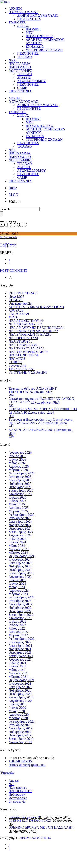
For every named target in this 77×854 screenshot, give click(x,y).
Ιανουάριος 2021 (20, 683)
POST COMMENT (13, 270)
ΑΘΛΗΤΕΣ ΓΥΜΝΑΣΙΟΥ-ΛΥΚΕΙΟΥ (36, 307)
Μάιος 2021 (17, 670)
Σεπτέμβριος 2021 (21, 656)
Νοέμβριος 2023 (20, 566)
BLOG (13, 194)
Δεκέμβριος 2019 (20, 728)
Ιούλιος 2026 (17, 456)
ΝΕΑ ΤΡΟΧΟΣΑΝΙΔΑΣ (27, 348)
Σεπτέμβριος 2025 (21, 490)
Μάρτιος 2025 (18, 511)
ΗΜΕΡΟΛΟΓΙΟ (20, 67)
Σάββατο (8, 245)
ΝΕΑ (12, 60)
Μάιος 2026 (17, 463)
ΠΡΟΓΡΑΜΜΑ (19, 63)
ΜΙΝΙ (29, 32)
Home (13, 188)
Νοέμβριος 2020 (20, 690)
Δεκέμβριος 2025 (20, 480)
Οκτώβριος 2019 (20, 735)
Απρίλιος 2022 (19, 632)
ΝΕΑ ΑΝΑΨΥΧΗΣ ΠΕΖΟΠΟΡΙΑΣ (36, 327)
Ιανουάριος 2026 (20, 476)
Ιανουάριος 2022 (20, 642)
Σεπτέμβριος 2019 (21, 738)
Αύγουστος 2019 (20, 742)
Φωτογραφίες (18, 798)
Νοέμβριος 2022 (20, 607)
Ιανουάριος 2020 (20, 725)
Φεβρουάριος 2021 (21, 680)
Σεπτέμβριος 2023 (21, 573)
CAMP (22, 88)
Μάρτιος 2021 (18, 676)
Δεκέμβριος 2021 (20, 645)
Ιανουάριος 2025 (20, 518)
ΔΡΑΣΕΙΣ (24, 77)
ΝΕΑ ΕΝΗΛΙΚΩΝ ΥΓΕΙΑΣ (30, 334)
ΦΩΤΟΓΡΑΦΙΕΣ (20, 70)
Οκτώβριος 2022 (20, 611)
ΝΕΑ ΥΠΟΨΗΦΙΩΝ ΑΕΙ (28, 352)
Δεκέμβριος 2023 (20, 563)
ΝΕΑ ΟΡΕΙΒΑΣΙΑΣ (23, 338)
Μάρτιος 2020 (18, 718)
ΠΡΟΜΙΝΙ (33, 29)
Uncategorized (20, 303)
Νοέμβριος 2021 (20, 649)
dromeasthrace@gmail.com (27, 765)
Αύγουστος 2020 (20, 701)
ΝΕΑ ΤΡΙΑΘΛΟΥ (23, 345)
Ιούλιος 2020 (17, 704)
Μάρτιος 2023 (18, 594)
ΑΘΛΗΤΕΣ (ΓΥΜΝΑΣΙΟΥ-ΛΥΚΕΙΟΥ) (45, 41)
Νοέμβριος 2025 (20, 483)
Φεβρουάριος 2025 (21, 514)
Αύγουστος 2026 (20, 452)
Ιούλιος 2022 (17, 621)
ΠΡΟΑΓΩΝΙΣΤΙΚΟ (39, 36)
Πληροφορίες (18, 787)
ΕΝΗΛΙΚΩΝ (35, 46)
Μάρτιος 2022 (18, 635)
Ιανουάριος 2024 (20, 559)
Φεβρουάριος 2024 (21, 556)
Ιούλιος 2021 (17, 663)
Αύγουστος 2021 (20, 659)
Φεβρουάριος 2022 (21, 638)
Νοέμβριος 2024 (20, 525)
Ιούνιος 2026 (17, 459)
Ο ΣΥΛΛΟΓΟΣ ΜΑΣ (23, 12)
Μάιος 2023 (17, 587)
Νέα (11, 784)
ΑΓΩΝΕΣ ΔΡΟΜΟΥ (31, 81)
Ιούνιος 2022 (17, 625)
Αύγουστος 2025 (20, 494)
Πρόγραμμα (17, 794)
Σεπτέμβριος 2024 (21, 532)
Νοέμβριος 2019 (20, 732)
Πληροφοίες (7, 773)
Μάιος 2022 (17, 628)
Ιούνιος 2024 (17, 542)
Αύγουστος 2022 (20, 618)
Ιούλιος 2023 (17, 580)
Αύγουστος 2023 (20, 576)
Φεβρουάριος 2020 (21, 721)
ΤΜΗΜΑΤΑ (17, 22)
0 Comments (8, 237)
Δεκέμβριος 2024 (20, 521)
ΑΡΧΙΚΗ (15, 8)
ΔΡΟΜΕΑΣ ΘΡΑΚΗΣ (35, 838)
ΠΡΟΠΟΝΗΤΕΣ (29, 19)
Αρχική (14, 780)
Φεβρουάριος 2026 (21, 473)
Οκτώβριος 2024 (20, 528)
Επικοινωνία (17, 801)
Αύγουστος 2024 (20, 535)
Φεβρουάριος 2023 (21, 597)
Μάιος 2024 (17, 545)
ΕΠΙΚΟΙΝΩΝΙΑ (20, 91)
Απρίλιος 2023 (19, 590)
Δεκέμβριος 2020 (20, 687)
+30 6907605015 (20, 761)
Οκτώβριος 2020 (20, 694)
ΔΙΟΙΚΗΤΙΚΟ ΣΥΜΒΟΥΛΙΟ (37, 15)
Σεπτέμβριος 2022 (21, 614)
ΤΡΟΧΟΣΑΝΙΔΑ (22, 369)
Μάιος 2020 (17, 711)
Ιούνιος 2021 (17, 666)
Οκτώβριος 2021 (20, 652)
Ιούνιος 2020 (17, 707)
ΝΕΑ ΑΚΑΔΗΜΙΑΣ (25, 324)
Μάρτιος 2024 (18, 552)
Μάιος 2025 (17, 504)
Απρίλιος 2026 (19, 466)
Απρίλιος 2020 (19, 714)
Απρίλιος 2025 (19, 508)
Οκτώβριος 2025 (20, 487)
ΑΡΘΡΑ (16, 310)
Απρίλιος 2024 (19, 549)
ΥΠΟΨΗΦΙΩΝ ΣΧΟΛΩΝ (44, 50)
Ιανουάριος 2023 (20, 601)
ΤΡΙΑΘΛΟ (24, 57)
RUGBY (16, 300)
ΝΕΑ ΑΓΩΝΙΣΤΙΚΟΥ (26, 321)
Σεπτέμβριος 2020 (21, 697)
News (16, 296)
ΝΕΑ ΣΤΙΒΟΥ (20, 341)
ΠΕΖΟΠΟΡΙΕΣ (28, 53)
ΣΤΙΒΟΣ (23, 26)
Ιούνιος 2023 (17, 583)
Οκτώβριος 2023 (20, 570)
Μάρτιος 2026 (18, 470)
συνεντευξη (17, 365)
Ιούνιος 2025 (17, 501)
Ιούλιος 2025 (17, 497)
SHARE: (6, 252)
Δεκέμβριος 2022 (20, 604)
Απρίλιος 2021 (19, 673)
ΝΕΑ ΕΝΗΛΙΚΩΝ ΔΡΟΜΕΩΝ (33, 331)
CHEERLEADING (23, 293)
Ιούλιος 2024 (17, 539)
